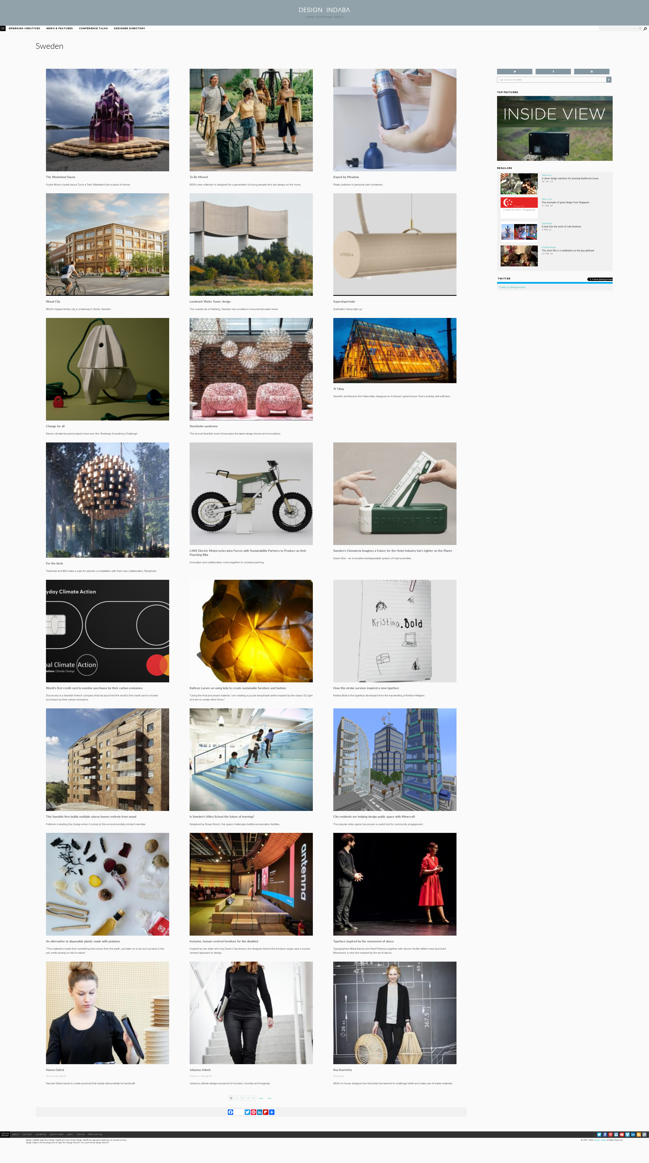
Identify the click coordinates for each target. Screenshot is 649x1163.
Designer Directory (129, 28)
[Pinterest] (253, 1112)
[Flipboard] (265, 1112)
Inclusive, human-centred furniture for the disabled (224, 941)
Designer (339, 1076)
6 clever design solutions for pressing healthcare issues (570, 178)
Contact (27, 1134)
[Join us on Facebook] (553, 71)
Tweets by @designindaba (512, 287)
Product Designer (201, 1076)
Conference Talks (93, 28)
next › (261, 1098)
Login (70, 1134)
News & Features (59, 28)
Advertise (40, 1134)
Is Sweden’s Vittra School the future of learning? (222, 816)
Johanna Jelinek (200, 1070)
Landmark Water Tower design (210, 301)
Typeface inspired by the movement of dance (363, 941)
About (15, 1134)
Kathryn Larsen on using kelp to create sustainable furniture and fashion (238, 688)
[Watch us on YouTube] (622, 1134)
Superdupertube (344, 301)
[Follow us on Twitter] (514, 71)
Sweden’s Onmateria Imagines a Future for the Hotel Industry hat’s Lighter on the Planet (392, 550)
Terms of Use (95, 1134)
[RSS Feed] (639, 1134)
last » (270, 1098)
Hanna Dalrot (55, 1070)
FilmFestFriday (549, 247)
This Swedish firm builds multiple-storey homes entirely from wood (91, 816)
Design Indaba (600, 1140)
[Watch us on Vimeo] (627, 1134)
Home (3, 28)
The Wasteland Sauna (60, 177)
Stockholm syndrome (204, 426)
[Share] (271, 1112)
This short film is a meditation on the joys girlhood (568, 250)
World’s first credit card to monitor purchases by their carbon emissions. (94, 688)
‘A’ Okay (338, 389)
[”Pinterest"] (591, 71)
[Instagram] (616, 1134)
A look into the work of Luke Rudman (561, 226)
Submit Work (56, 1134)
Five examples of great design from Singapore (565, 202)
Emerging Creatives (24, 28)
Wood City (53, 301)
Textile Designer (56, 1076)
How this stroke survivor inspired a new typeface (366, 688)
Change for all (55, 426)
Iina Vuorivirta (342, 1070)
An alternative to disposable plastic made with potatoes (83, 941)
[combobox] (620, 28)
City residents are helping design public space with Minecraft (374, 816)
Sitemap (80, 1134)
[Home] (324, 11)
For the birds (54, 563)
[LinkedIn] (259, 1112)
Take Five (546, 175)
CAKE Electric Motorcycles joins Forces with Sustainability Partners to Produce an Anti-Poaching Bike (248, 552)
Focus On (547, 199)
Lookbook (547, 223)
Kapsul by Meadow (346, 177)
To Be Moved (199, 177)
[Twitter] (247, 1112)
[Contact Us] (644, 1134)
